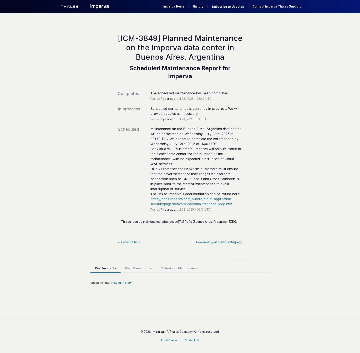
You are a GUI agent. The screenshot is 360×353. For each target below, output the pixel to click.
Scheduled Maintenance (179, 268)
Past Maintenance (138, 268)
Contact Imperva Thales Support (276, 6)
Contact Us (192, 340)
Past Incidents (105, 268)
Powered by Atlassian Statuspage (219, 242)
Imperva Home (173, 6)
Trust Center (169, 340)
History (198, 6)
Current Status (129, 242)
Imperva (180, 76)
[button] (228, 6)
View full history (121, 282)
